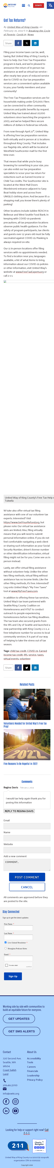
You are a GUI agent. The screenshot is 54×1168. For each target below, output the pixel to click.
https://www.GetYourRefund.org (21, 522)
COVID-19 (32, 650)
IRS (26, 654)
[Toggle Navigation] (23, 5)
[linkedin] (36, 43)
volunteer (25, 658)
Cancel (27, 887)
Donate (38, 5)
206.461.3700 (10, 1085)
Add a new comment (15, 856)
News (30, 34)
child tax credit (18, 650)
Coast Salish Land (9, 1071)
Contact (7, 1052)
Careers (31, 1066)
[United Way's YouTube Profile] (15, 1111)
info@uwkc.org (11, 1093)
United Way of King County (22, 27)
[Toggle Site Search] (29, 5)
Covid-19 (21, 34)
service (32, 654)
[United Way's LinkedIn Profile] (6, 1111)
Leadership (33, 1075)
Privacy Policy (35, 1079)
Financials (32, 1070)
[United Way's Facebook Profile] (6, 1101)
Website (8, 844)
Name (7, 832)
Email (7, 820)
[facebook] (19, 43)
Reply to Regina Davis (19, 811)
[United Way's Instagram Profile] (15, 1101)
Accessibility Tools (34, 1060)
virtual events (11, 658)
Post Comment (27, 877)
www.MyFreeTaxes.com (24, 591)
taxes (40, 654)
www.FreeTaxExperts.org (30, 271)
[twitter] (27, 43)
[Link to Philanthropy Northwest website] (18, 1146)
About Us (31, 1052)
